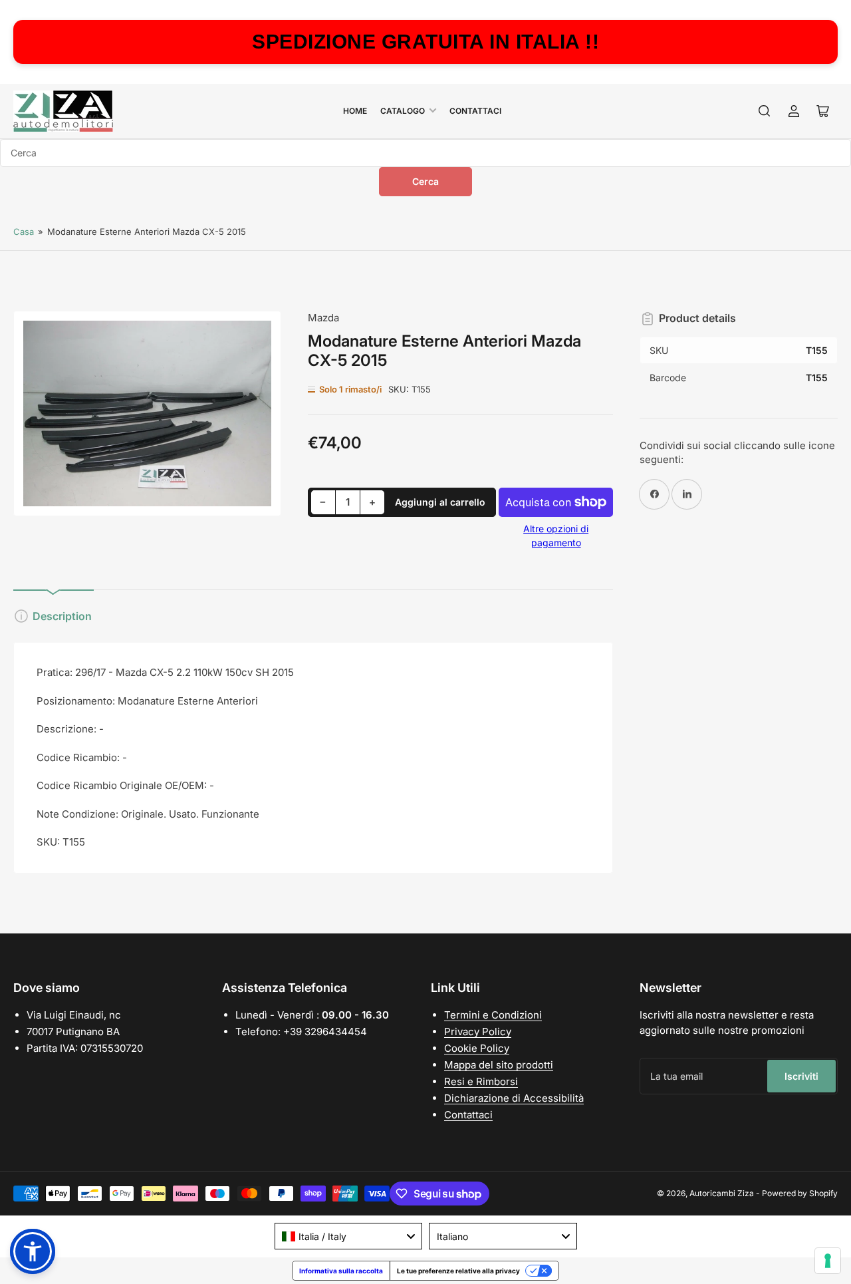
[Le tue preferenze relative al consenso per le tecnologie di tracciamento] (827, 1260)
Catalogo (402, 111)
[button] (32, 1251)
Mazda (323, 317)
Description (62, 616)
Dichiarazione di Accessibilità (514, 1098)
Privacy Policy (477, 1031)
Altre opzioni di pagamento (555, 535)
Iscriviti (801, 1076)
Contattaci (475, 111)
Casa (23, 231)
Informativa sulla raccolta (341, 1271)
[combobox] (425, 153)
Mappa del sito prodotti (498, 1064)
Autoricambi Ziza (721, 1193)
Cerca (425, 181)
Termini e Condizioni (493, 1015)
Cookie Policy (476, 1048)
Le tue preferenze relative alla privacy (458, 1271)
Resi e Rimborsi (481, 1081)
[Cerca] (764, 111)
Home (355, 111)
